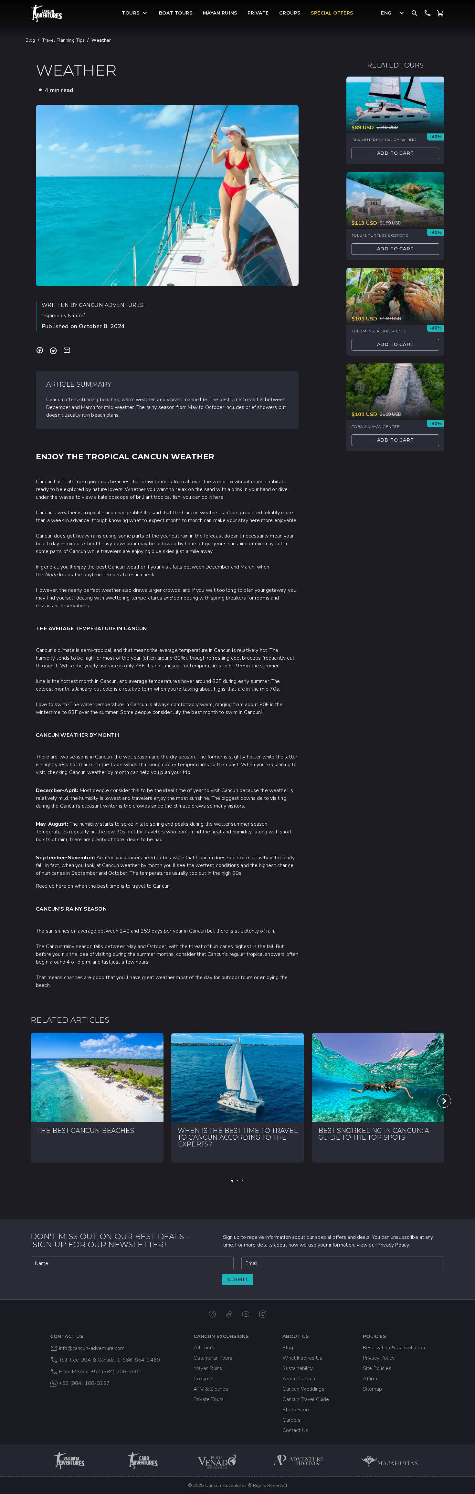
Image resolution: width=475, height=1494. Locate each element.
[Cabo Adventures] (143, 1460)
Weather (101, 40)
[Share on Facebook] (40, 350)
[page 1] (232, 1180)
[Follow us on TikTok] (229, 1314)
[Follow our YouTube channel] (246, 1314)
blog (30, 40)
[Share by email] (67, 350)
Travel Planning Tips (63, 40)
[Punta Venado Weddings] (217, 1460)
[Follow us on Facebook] (212, 1314)
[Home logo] (46, 13)
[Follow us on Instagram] (263, 1314)
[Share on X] (53, 350)
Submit (237, 1279)
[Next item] (444, 1101)
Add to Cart (395, 153)
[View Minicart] (440, 13)
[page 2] (237, 1180)
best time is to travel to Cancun (133, 886)
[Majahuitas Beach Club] (392, 1460)
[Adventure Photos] (298, 1460)
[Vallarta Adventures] (70, 1460)
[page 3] (242, 1180)
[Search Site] (414, 13)
